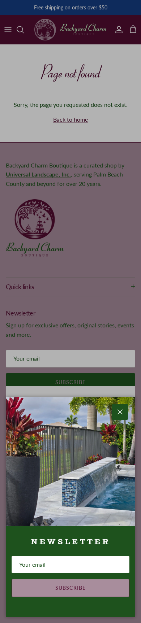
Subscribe (70, 588)
